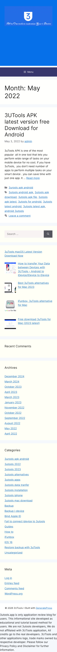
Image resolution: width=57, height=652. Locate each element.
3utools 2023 (13, 469)
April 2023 (11, 392)
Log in (8, 578)
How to (9, 531)
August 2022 (12, 423)
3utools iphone (14, 495)
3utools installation (16, 490)
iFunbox (9, 537)
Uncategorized (13, 552)
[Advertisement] (28, 50)
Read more (33, 178)
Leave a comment (20, 215)
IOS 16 (8, 542)
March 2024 (12, 381)
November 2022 (14, 407)
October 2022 (13, 412)
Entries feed (12, 583)
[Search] (48, 234)
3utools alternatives (17, 474)
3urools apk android (21, 187)
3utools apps (12, 479)
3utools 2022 (13, 464)
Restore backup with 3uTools (22, 547)
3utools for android (29, 201)
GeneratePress (44, 608)
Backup (9, 505)
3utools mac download (19, 500)
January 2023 (13, 402)
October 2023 (13, 386)
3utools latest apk (34, 206)
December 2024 (14, 376)
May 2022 (11, 428)
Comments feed (14, 588)
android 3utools (14, 211)
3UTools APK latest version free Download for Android (27, 125)
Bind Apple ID (13, 516)
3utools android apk (21, 192)
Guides (9, 526)
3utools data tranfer (17, 484)
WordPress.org (13, 593)
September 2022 (15, 418)
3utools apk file (27, 197)
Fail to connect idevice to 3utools (25, 521)
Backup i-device (14, 511)
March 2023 (12, 397)
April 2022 (11, 433)
